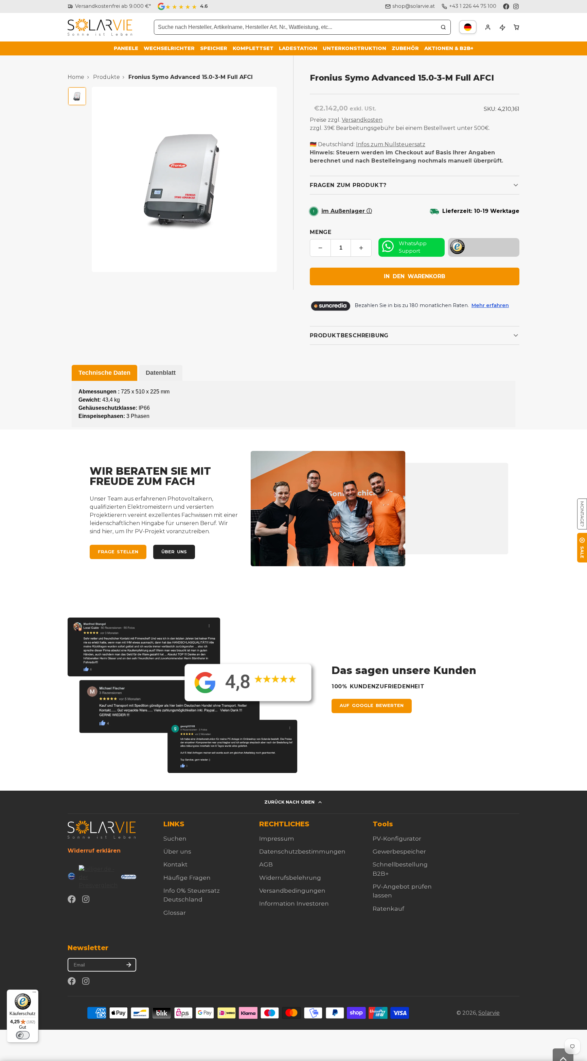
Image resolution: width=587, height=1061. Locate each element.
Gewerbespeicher (399, 851)
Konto (488, 27)
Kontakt (175, 864)
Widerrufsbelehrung (290, 877)
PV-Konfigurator (397, 838)
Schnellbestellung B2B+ (400, 869)
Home (76, 77)
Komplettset (253, 48)
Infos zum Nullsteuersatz (390, 144)
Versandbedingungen (292, 890)
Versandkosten (362, 120)
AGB (266, 864)
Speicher (213, 48)
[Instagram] (516, 6)
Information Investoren (294, 903)
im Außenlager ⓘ (346, 211)
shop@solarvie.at (413, 6)
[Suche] (443, 27)
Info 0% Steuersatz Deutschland (191, 895)
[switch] (23, 1035)
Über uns (174, 551)
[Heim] (100, 27)
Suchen (174, 838)
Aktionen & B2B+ (448, 48)
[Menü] (34, 994)
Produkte (106, 77)
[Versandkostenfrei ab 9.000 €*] (109, 6)
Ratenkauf (388, 908)
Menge (321, 232)
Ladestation (298, 48)
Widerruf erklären (94, 850)
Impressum (276, 838)
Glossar (174, 912)
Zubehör (405, 48)
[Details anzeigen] (102, 830)
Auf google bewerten (372, 705)
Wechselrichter (169, 48)
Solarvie (489, 1013)
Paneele (126, 48)
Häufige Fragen (187, 877)
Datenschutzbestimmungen (302, 851)
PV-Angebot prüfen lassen (402, 891)
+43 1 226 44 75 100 (472, 6)
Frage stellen (118, 551)
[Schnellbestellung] (502, 27)
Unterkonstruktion (354, 48)
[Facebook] (506, 6)
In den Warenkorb (414, 276)
